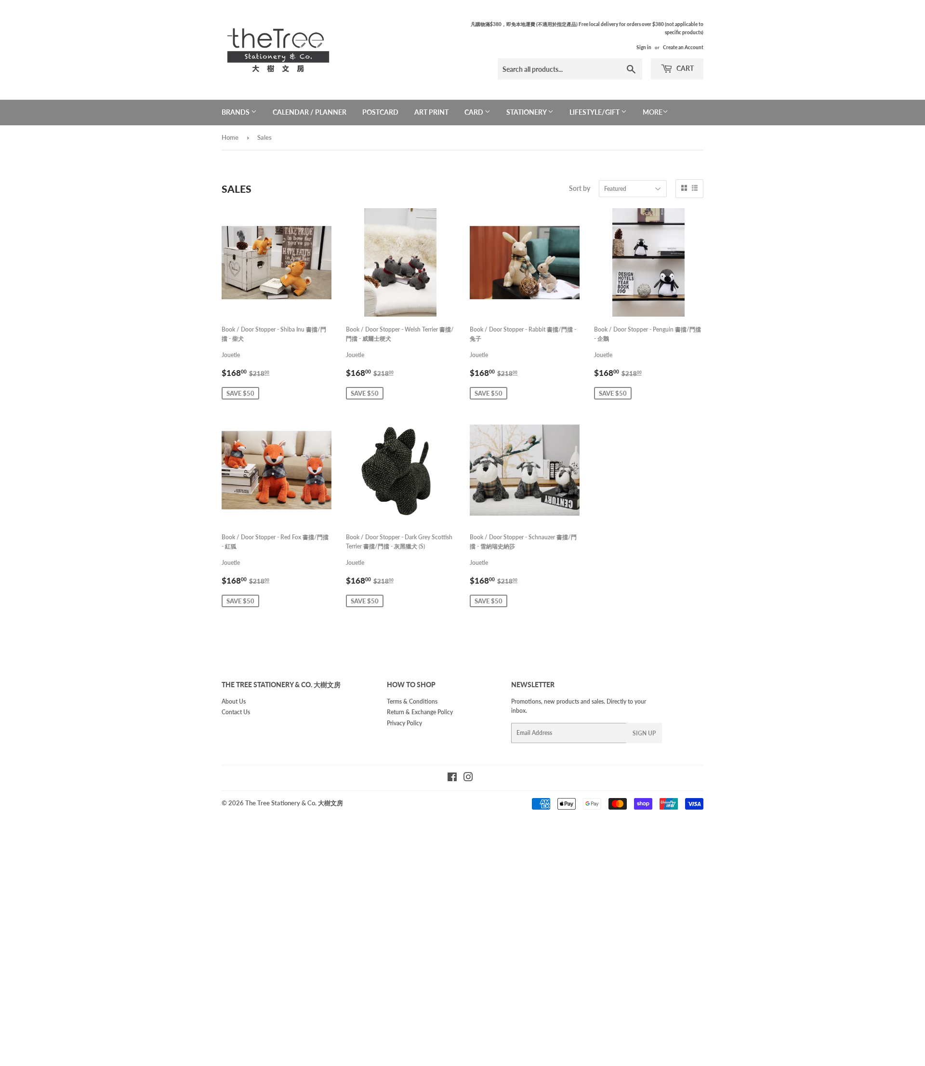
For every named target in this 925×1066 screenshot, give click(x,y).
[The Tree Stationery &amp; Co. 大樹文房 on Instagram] (468, 778)
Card (474, 112)
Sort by (579, 188)
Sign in (643, 47)
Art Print (431, 112)
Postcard (380, 112)
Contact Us (236, 712)
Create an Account (683, 47)
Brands (236, 112)
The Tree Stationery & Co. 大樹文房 (294, 803)
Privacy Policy (404, 723)
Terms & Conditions (412, 701)
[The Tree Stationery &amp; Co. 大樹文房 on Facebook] (452, 778)
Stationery (527, 112)
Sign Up (644, 733)
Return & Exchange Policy (420, 712)
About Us (234, 701)
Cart (684, 68)
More (652, 112)
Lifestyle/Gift (595, 112)
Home (230, 137)
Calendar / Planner (309, 112)
